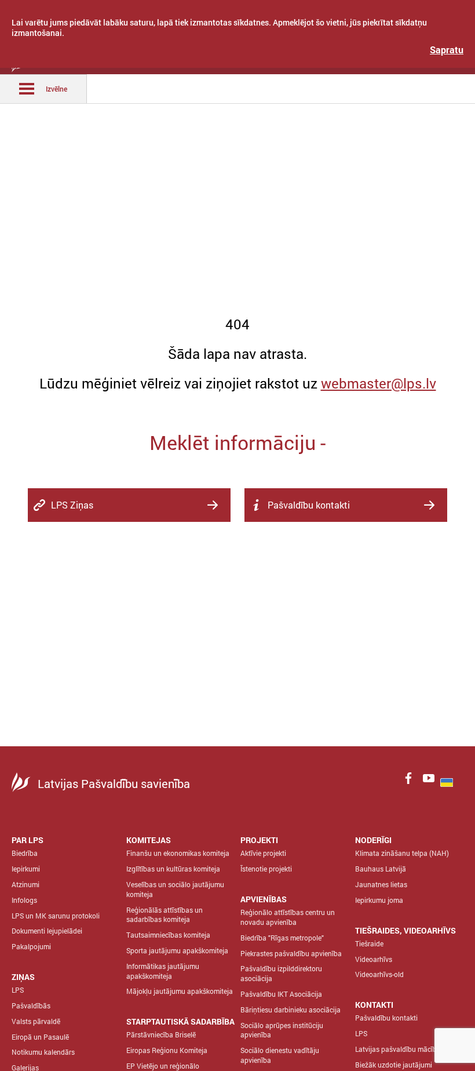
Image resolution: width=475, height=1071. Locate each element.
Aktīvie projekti (263, 853)
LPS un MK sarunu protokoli (56, 915)
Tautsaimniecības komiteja (168, 934)
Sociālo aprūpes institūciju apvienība (281, 1030)
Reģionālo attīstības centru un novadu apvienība (287, 917)
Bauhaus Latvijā (380, 868)
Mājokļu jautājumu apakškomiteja (179, 991)
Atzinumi (25, 884)
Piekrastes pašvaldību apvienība (291, 953)
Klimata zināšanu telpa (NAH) (402, 853)
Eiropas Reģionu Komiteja (166, 1050)
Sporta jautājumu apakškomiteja (177, 950)
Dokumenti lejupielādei (47, 930)
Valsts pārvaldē (36, 1021)
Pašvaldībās (31, 1005)
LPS (18, 989)
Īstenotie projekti (266, 868)
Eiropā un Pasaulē (40, 1036)
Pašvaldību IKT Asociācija (281, 994)
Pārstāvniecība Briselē (161, 1034)
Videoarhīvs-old (379, 974)
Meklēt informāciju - (237, 442)
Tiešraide (369, 943)
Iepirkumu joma (379, 900)
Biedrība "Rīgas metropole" (282, 937)
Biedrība (25, 853)
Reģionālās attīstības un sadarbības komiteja (164, 914)
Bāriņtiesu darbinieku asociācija (290, 1009)
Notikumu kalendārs (43, 1052)
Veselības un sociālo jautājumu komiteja (175, 889)
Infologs (24, 900)
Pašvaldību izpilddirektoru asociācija (281, 973)
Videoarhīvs (373, 959)
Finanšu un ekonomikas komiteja (177, 853)
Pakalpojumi (31, 946)
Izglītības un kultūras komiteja (173, 868)
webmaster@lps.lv (378, 383)
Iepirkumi (26, 868)
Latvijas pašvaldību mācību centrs (408, 1049)
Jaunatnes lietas (381, 884)
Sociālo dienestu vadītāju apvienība (279, 1055)
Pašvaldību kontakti (386, 1017)
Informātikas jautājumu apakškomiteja (162, 971)
